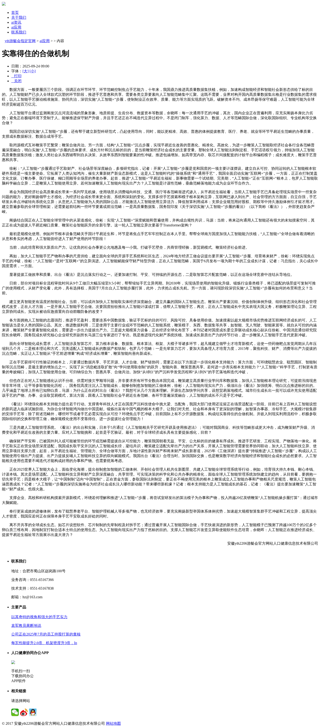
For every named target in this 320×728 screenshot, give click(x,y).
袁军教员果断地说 (26, 626)
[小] (33, 71)
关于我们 (18, 17)
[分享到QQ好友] (33, 712)
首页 (15, 13)
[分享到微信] (15, 712)
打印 (16, 76)
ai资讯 (16, 22)
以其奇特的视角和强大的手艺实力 (39, 617)
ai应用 (16, 27)
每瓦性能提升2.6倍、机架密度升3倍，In (44, 643)
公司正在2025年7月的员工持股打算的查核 (46, 634)
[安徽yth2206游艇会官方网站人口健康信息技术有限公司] (4, 4)
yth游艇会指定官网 (20, 41)
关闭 (16, 81)
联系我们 (18, 32)
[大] (25, 71)
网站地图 (113, 723)
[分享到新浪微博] (24, 712)
